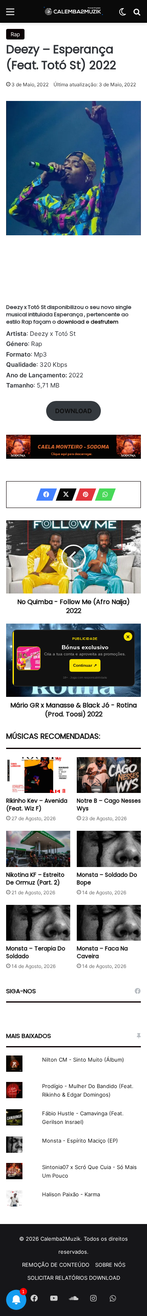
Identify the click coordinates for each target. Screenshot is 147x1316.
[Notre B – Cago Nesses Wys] (109, 775)
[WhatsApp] (103, 494)
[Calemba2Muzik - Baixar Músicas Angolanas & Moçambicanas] (73, 11)
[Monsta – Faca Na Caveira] (109, 923)
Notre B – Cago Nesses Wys (109, 804)
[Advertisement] (73, 271)
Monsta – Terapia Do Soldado (35, 952)
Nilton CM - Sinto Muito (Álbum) (83, 1059)
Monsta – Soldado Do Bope (107, 879)
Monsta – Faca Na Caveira (102, 952)
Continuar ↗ (85, 665)
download (71, 322)
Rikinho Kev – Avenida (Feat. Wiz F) (36, 804)
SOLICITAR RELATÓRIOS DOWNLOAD (73, 1277)
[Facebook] (44, 494)
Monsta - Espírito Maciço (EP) (80, 1140)
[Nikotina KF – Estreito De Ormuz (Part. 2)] (38, 849)
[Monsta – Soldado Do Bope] (109, 849)
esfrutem (104, 322)
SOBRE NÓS (110, 1264)
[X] (64, 494)
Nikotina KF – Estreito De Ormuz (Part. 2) (35, 879)
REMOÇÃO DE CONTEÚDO (55, 1264)
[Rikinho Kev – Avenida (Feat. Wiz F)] (38, 775)
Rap (15, 34)
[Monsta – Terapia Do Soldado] (38, 923)
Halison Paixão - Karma (71, 1194)
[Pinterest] (83, 494)
